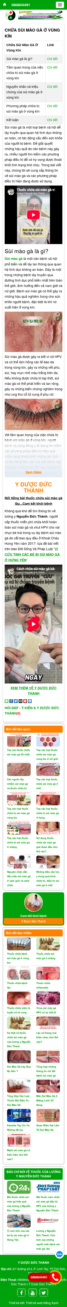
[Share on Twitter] (16, 700)
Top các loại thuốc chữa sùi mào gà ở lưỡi (47, 783)
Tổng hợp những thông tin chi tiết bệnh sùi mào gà (46, 1071)
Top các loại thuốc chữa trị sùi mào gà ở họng (47, 813)
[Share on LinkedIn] (30, 700)
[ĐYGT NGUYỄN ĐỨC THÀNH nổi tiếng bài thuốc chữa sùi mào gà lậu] (10, 15)
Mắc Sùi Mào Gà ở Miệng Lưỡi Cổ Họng (47, 1100)
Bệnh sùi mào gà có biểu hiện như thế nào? (18, 1154)
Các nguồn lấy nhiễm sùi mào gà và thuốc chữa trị (17, 783)
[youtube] (32, 1291)
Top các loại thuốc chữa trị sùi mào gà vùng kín (18, 813)
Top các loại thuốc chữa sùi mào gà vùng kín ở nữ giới (47, 754)
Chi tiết (52, 59)
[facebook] (21, 1291)
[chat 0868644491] (59, 1253)
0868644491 (21, 4)
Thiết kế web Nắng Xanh (42, 1303)
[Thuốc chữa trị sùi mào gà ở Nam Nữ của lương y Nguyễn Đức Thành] (4, 4)
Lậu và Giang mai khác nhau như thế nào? (47, 1037)
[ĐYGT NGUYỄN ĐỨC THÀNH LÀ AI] (33, 902)
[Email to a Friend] (20, 700)
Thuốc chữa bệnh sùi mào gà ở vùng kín (18, 958)
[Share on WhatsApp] (6, 700)
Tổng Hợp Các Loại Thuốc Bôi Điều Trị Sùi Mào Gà (18, 1100)
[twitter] (43, 1291)
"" (32, 554)
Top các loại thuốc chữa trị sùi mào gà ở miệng (18, 842)
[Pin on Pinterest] (25, 700)
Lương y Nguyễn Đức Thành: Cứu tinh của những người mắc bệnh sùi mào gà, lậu (48, 1239)
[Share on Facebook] (11, 700)
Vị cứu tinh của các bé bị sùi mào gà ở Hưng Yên (18, 1235)
